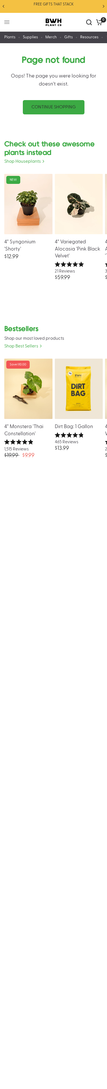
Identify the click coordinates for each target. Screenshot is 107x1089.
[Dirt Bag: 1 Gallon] (79, 389)
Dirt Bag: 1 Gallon (74, 426)
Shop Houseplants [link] (22, 161)
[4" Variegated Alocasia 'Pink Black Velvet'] (79, 204)
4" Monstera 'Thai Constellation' (23, 430)
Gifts (68, 37)
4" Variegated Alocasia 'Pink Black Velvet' (77, 248)
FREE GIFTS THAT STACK (54, 4)
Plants (9, 37)
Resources (89, 37)
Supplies (30, 37)
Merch (51, 37)
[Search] (89, 22)
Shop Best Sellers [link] (21, 346)
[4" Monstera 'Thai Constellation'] (28, 389)
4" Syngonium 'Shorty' (19, 245)
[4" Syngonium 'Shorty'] (28, 204)
